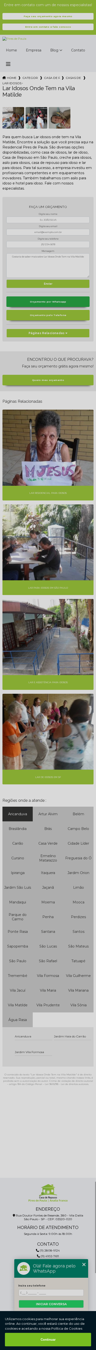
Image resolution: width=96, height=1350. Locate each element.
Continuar (48, 1339)
